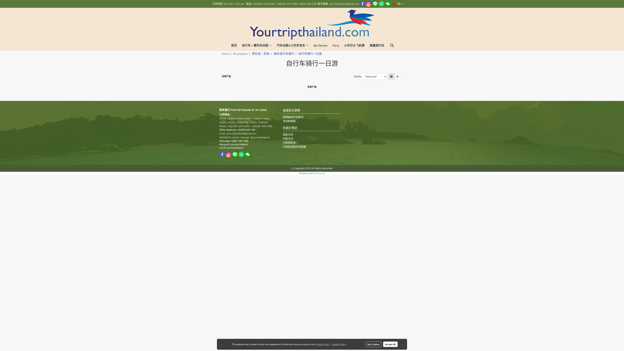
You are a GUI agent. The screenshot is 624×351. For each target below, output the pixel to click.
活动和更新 (289, 121)
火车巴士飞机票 (354, 45)
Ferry (335, 45)
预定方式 (288, 135)
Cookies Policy (339, 344)
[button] (392, 45)
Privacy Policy (322, 344)
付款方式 (288, 139)
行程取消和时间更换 (294, 147)
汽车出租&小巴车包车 (291, 45)
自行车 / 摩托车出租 (255, 45)
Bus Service (320, 45)
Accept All (390, 344)
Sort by (358, 76)
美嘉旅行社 (377, 45)
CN (398, 4)
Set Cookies (373, 344)
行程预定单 (289, 143)
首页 (234, 45)
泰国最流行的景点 (293, 117)
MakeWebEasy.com (317, 173)
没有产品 (226, 76)
